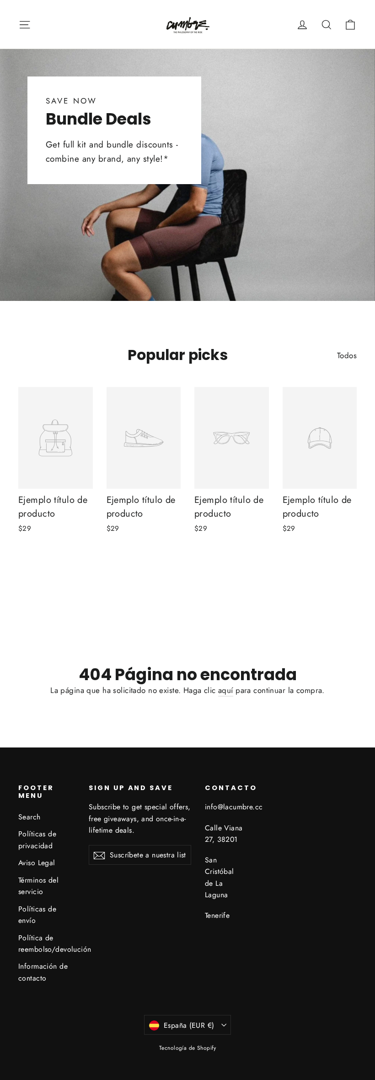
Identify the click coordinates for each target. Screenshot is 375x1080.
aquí (225, 690)
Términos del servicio (38, 886)
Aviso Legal (36, 862)
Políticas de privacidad (37, 840)
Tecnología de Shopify (187, 1048)
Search (29, 817)
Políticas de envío (37, 915)
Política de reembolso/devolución (46, 944)
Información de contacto (43, 972)
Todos (347, 355)
